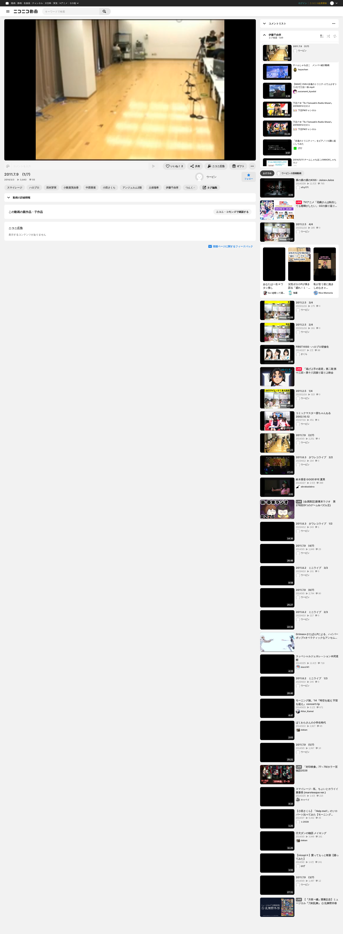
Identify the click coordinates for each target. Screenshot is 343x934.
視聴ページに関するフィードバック (233, 315)
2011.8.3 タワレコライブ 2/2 (314, 457)
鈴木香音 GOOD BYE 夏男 (310, 479)
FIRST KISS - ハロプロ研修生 (312, 346)
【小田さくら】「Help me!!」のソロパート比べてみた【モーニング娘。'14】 (316, 812)
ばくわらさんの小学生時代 (311, 722)
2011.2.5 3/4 (304, 302)
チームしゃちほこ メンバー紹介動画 (311, 65)
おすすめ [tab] (267, 173)
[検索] (105, 11)
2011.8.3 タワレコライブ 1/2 (314, 523)
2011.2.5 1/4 (304, 390)
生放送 (27, 3)
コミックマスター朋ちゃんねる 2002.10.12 (313, 414)
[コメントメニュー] (333, 23)
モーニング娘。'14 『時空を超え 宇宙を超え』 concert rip (317, 702)
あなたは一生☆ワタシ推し (273, 286)
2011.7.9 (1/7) (301, 46)
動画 (13, 3)
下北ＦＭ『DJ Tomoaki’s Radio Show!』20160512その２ (313, 104)
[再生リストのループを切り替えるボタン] (335, 36)
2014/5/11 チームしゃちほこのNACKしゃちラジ (314, 161)
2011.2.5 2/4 (304, 324)
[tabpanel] (299, 547)
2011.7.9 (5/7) (305, 744)
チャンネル (37, 3)
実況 (55, 3)
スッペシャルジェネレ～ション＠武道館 (317, 658)
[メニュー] (252, 166)
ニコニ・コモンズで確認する (232, 211)
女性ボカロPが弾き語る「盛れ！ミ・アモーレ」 (299, 286)
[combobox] (70, 11)
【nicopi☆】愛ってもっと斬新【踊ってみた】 (317, 857)
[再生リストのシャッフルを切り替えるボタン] (328, 36)
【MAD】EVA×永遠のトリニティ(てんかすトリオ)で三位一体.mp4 (315, 85)
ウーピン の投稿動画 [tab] (291, 173)
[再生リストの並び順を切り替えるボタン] (322, 36)
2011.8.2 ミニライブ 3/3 (312, 567)
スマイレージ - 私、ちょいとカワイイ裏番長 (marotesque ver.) (317, 790)
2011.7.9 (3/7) (305, 877)
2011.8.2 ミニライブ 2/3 (312, 611)
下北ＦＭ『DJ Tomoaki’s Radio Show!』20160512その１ (313, 123)
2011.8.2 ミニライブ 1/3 (311, 678)
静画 (20, 3)
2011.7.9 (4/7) (305, 545)
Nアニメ (63, 3)
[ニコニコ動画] (26, 11)
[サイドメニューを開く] (7, 11)
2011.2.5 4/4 (304, 224)
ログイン (302, 3)
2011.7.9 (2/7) (305, 435)
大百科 (48, 3)
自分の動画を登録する (28, 248)
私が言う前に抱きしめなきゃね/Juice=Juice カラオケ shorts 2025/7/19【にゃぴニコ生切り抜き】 (324, 286)
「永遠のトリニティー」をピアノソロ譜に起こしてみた (314, 142)
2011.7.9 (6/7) (305, 589)
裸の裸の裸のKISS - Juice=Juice (315, 179)
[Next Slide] (249, 282)
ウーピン (212, 176)
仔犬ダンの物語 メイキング (311, 833)
